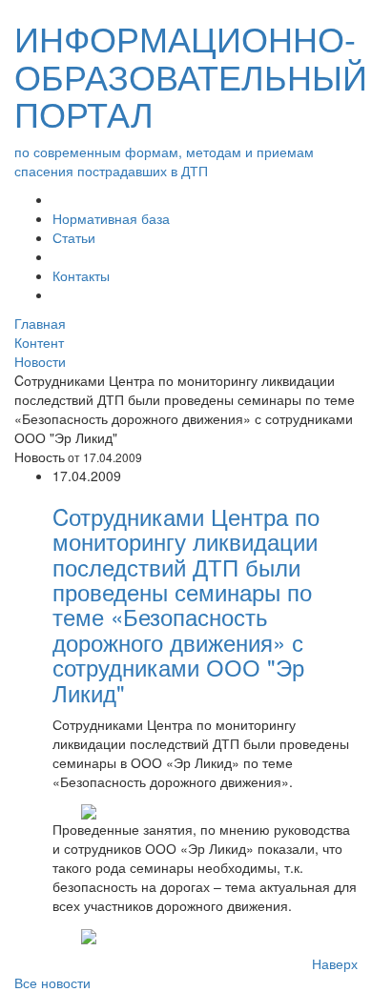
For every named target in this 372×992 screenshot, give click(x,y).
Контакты (81, 275)
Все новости (52, 982)
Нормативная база (111, 218)
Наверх (335, 963)
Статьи (73, 237)
